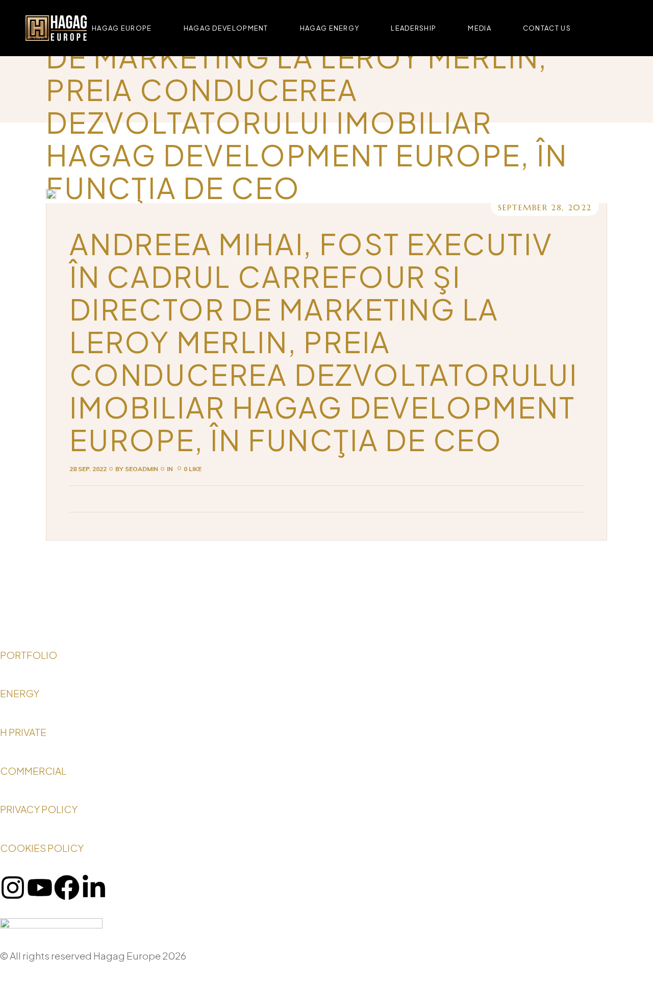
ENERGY (19, 693)
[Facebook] (67, 887)
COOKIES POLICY (42, 848)
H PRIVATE (23, 732)
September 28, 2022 (545, 207)
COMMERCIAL (34, 771)
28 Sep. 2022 (88, 469)
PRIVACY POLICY (39, 809)
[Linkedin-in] (94, 887)
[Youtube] (40, 887)
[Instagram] (13, 887)
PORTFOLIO (28, 655)
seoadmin (136, 469)
